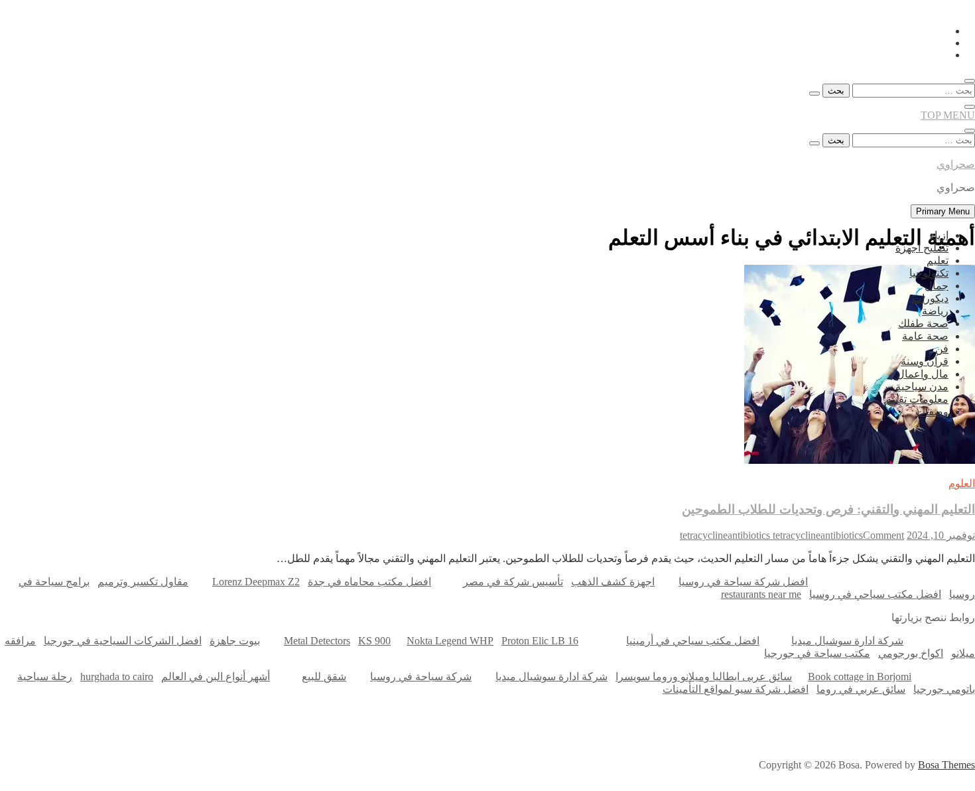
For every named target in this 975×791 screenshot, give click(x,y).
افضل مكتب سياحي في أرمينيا (692, 640)
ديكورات (930, 298)
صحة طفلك (923, 323)
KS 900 (374, 640)
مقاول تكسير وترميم (143, 581)
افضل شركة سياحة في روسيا (743, 581)
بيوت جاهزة (235, 640)
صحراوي (956, 164)
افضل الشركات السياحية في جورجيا (123, 640)
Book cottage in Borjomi (859, 676)
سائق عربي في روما (860, 689)
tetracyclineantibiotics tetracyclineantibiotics (771, 535)
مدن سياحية (921, 386)
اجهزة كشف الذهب (613, 581)
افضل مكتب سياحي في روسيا (875, 594)
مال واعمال (922, 374)
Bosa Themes (946, 764)
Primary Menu (943, 211)
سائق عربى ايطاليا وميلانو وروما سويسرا (704, 676)
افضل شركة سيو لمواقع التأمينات (736, 689)
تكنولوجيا (928, 273)
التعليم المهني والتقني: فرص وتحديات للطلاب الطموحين (828, 509)
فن (941, 348)
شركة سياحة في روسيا (421, 676)
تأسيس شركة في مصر (513, 581)
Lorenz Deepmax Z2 (256, 581)
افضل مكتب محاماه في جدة (369, 581)
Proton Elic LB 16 (539, 640)
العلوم (961, 483)
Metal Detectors (317, 640)
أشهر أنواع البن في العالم (215, 676)
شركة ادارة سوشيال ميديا (847, 640)
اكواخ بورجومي (910, 653)
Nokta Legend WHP (450, 640)
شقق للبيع (324, 676)
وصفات (931, 411)
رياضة (935, 311)
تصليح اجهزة (921, 247)
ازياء (938, 235)
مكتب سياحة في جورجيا (817, 653)
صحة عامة (925, 336)
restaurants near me (761, 594)
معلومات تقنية (917, 399)
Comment (883, 535)
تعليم (937, 260)
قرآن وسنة (924, 361)
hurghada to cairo (116, 676)
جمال (936, 285)
